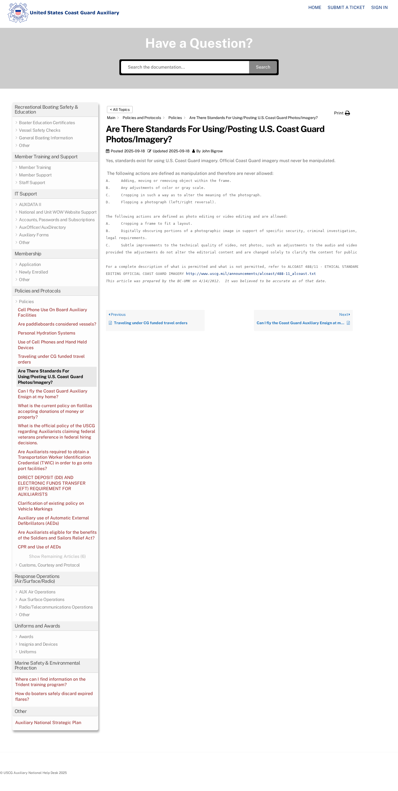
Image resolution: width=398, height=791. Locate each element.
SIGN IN (379, 7)
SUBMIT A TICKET (346, 7)
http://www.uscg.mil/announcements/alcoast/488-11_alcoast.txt (251, 274)
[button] (55, 109)
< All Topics (120, 109)
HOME (314, 7)
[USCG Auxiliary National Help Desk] (64, 20)
